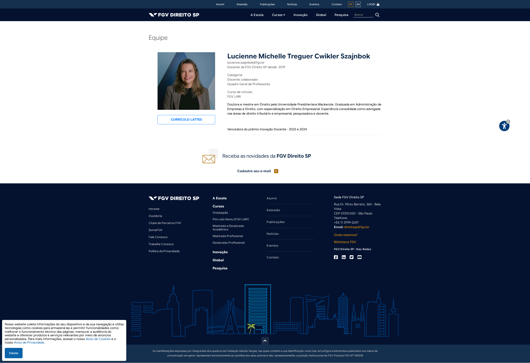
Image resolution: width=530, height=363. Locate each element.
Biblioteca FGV (345, 242)
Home (154, 29)
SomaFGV (155, 230)
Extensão (242, 4)
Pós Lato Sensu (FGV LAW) (231, 219)
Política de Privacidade (164, 251)
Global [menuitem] (321, 15)
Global (218, 260)
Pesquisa (220, 268)
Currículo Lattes (186, 119)
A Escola (220, 198)
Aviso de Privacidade (29, 342)
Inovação (220, 252)
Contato (337, 4)
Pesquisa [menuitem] (341, 15)
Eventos (314, 4)
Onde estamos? (346, 235)
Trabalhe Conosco (161, 244)
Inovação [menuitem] (301, 15)
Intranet (154, 209)
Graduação (220, 212)
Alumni (220, 4)
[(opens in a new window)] (336, 257)
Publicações (267, 4)
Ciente (13, 353)
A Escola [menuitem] (257, 15)
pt (350, 4)
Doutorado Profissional (229, 242)
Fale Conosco (158, 237)
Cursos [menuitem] (277, 15)
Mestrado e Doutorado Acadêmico (228, 227)
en (358, 4)
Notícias (292, 4)
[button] (508, 121)
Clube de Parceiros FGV (165, 223)
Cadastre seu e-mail (254, 171)
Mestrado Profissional (228, 236)
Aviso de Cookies (98, 339)
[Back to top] (265, 341)
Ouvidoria (155, 216)
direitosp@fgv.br (356, 227)
